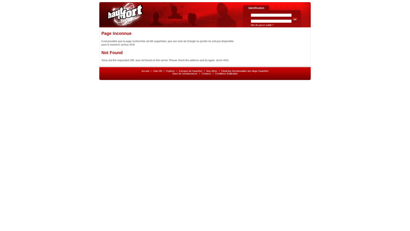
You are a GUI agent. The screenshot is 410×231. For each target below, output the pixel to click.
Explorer (170, 71)
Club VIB (157, 71)
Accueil (145, 71)
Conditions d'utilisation (226, 73)
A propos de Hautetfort (190, 71)
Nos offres (211, 71)
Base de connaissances (185, 73)
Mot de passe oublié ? (262, 25)
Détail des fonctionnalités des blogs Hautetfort (244, 71)
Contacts (206, 73)
